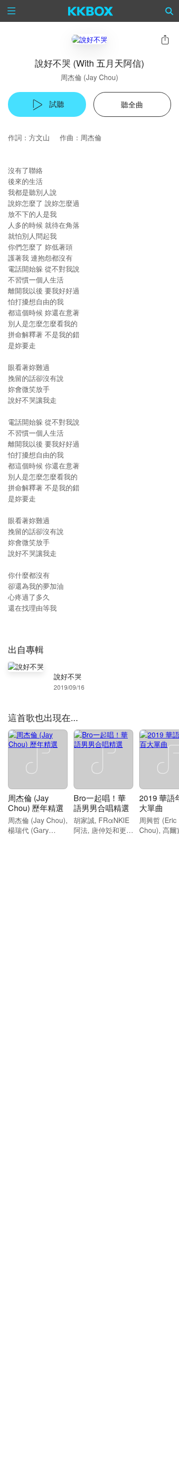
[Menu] (11, 11)
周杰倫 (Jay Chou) (89, 77)
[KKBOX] (91, 11)
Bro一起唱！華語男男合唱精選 (101, 803)
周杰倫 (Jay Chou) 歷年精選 (36, 803)
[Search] (170, 11)
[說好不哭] (89, 39)
